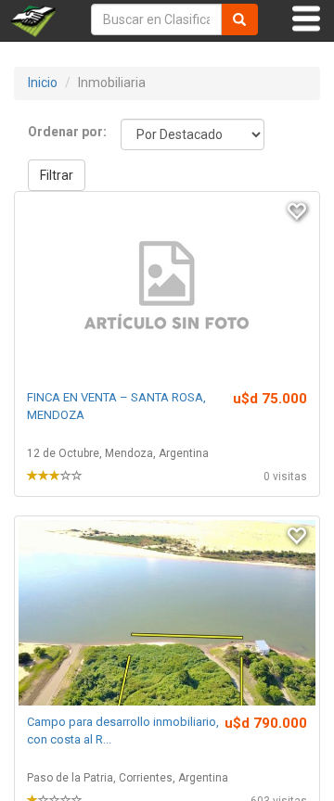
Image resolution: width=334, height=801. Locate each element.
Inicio (43, 82)
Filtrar (56, 175)
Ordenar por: (67, 131)
